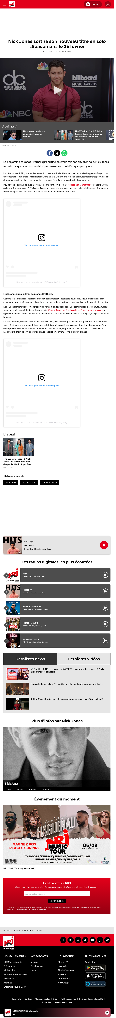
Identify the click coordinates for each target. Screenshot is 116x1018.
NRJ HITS (29, 545)
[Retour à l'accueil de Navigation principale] (12, 4)
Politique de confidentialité (91, 999)
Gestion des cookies (63, 1002)
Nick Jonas (12, 783)
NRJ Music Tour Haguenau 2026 (19, 868)
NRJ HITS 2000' (30, 622)
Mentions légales (42, 999)
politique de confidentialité (37, 909)
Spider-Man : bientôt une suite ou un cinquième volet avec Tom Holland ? (67, 699)
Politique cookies (68, 999)
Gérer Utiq (46, 1002)
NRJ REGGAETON (32, 606)
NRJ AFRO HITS (31, 639)
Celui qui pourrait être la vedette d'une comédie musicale (75, 310)
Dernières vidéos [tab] (84, 659)
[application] (57, 90)
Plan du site (16, 999)
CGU (55, 999)
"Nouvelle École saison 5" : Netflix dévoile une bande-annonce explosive (67, 684)
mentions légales (21, 909)
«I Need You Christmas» (79, 184)
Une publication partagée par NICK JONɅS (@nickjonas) (41, 282)
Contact (28, 999)
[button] (57, 90)
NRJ (25, 573)
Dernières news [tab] (30, 659)
